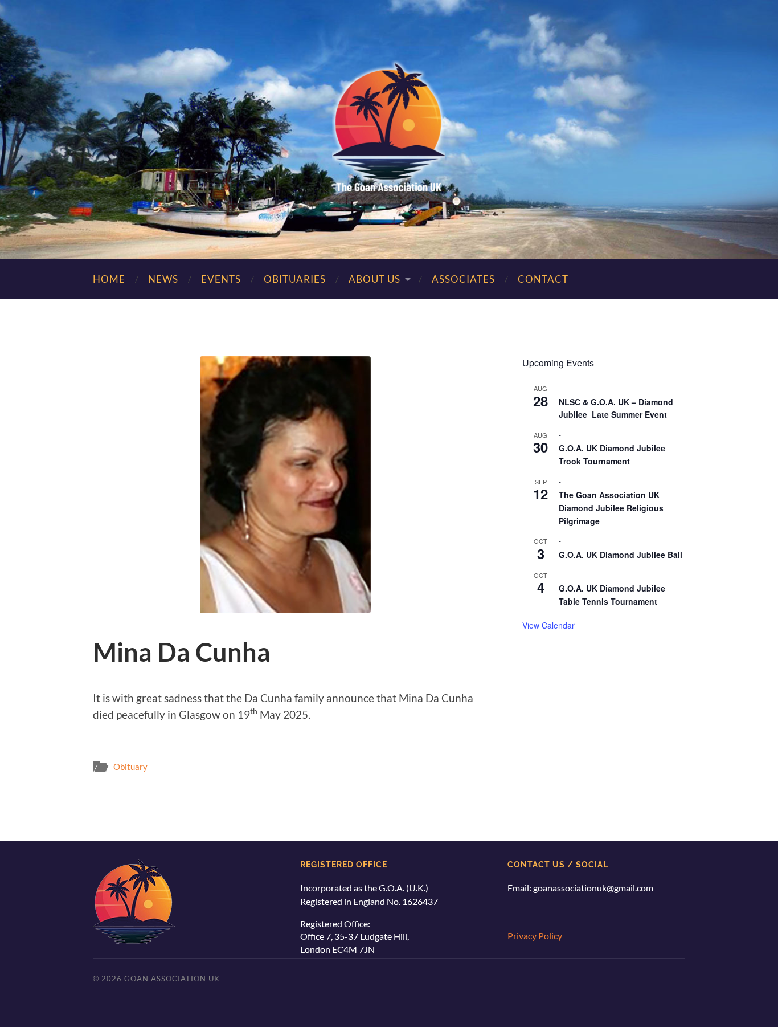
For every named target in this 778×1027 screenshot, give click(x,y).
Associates (463, 279)
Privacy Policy (534, 935)
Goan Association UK (172, 978)
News (163, 279)
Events (221, 279)
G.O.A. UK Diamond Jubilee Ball (620, 554)
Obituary (130, 766)
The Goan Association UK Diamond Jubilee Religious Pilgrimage (611, 507)
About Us (374, 279)
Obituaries (295, 279)
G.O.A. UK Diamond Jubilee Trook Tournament (612, 454)
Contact (543, 279)
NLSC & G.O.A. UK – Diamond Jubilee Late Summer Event (616, 408)
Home (109, 279)
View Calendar (548, 625)
